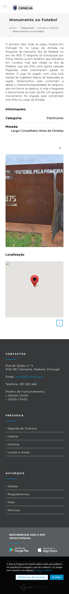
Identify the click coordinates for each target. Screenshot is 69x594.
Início (13, 27)
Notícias (13, 510)
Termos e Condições (43, 570)
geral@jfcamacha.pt (29, 376)
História (13, 444)
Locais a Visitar (48, 27)
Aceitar (56, 577)
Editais (12, 486)
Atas (11, 502)
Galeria (12, 436)
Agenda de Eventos (22, 428)
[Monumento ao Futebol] (34, 200)
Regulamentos (18, 494)
